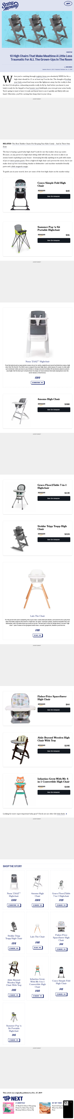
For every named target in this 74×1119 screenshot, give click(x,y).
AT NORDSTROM (36, 382)
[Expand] (65, 1102)
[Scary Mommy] (10, 6)
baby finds (61, 814)
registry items (41, 76)
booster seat (34, 88)
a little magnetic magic (19, 166)
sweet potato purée (17, 160)
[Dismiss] (71, 1102)
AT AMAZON (36, 905)
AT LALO (36, 635)
